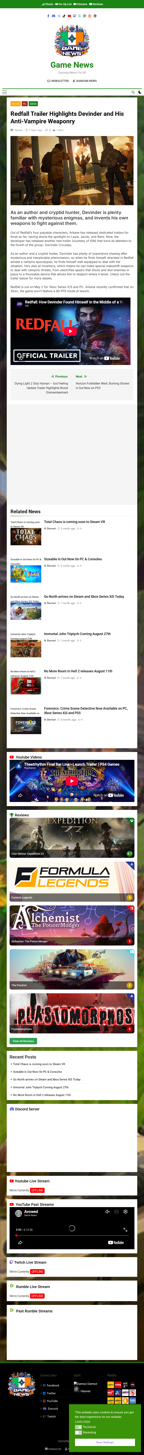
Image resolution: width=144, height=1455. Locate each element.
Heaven (18, 130)
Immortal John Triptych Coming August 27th (77, 634)
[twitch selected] (74, 16)
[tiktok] (64, 16)
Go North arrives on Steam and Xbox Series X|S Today (84, 596)
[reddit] (89, 16)
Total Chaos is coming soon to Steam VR (74, 522)
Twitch (51, 1416)
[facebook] (48, 16)
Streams (81, 4)
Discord (53, 1408)
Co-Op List (65, 4)
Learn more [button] (82, 1421)
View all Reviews (23, 1041)
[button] (78, 1427)
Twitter (51, 1393)
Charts (49, 4)
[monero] (95, 16)
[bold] (79, 16)
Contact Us (54, 1449)
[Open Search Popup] (133, 92)
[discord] (53, 16)
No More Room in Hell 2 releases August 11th (78, 671)
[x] (59, 16)
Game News (72, 65)
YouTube (52, 1401)
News (16, 104)
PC (24, 104)
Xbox (33, 104)
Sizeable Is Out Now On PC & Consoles (73, 559)
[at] (84, 16)
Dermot (51, 528)
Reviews (97, 4)
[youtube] (69, 16)
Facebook (53, 1385)
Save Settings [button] (105, 1442)
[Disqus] (72, 454)
